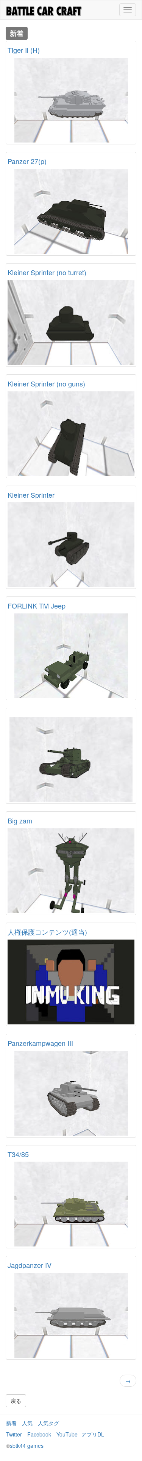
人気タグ (48, 1423)
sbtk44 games (27, 1445)
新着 (11, 1423)
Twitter (14, 1434)
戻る (16, 1400)
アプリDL (92, 1434)
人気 (27, 1423)
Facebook (39, 1434)
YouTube (67, 1434)
